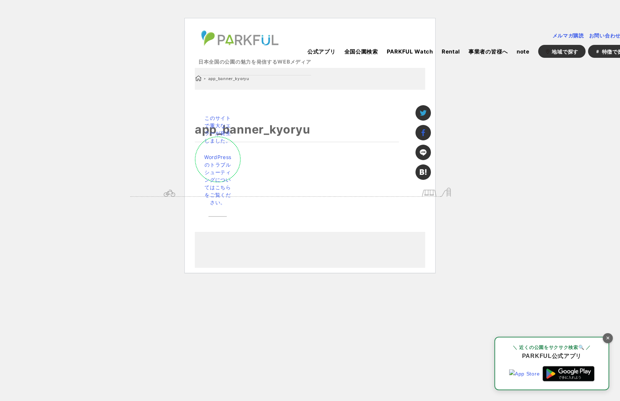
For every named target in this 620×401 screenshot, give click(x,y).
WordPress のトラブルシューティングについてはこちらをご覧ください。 (217, 179)
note (523, 51)
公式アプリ (321, 51)
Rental (451, 51)
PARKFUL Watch (410, 51)
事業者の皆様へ (488, 51)
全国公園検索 (361, 51)
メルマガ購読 (568, 35)
